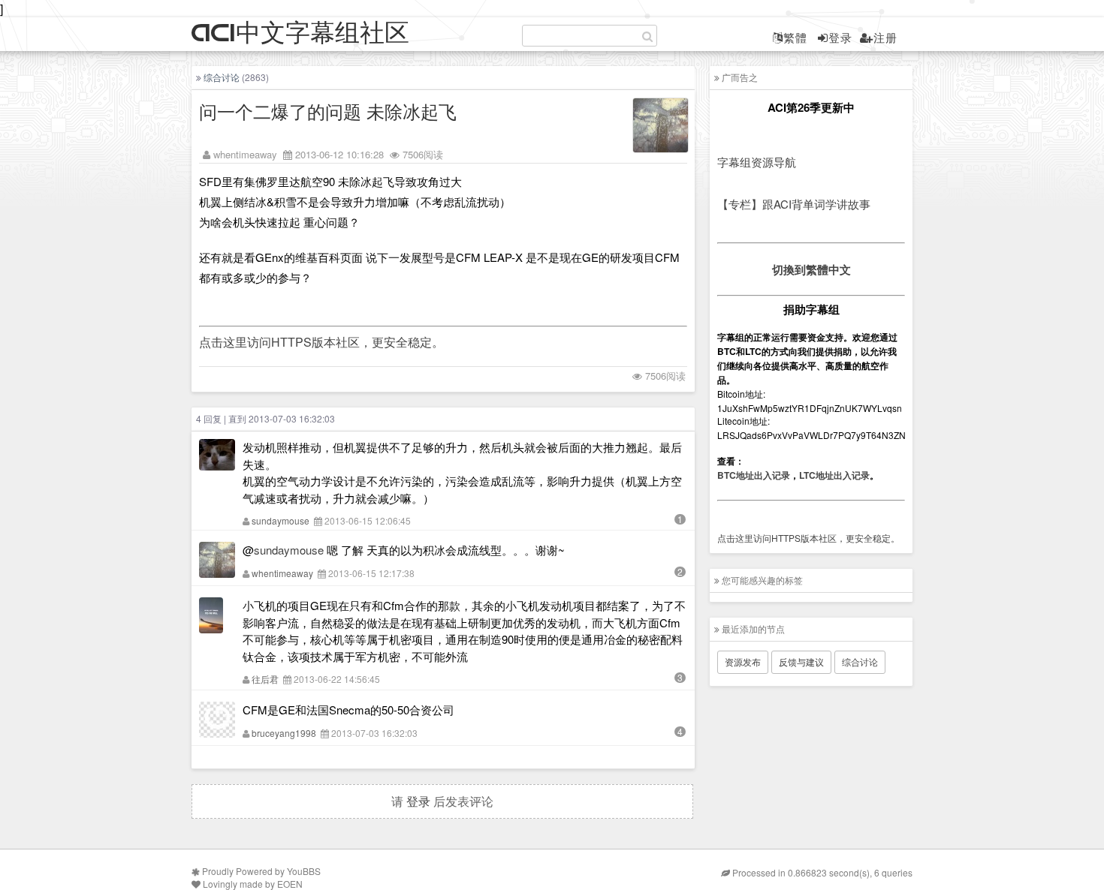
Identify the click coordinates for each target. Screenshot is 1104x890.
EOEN (290, 883)
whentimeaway (245, 154)
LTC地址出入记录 (834, 475)
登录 (840, 37)
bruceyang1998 (284, 732)
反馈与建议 (801, 661)
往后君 (265, 678)
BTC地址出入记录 (753, 475)
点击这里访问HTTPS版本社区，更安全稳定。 (321, 341)
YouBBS (304, 870)
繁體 (795, 37)
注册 (885, 37)
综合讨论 (222, 77)
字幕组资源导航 (756, 162)
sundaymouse (280, 520)
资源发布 (743, 661)
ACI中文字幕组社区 (300, 33)
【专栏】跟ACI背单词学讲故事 (793, 204)
